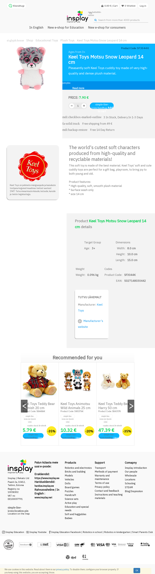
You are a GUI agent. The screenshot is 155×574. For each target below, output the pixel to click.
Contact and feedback (107, 490)
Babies (68, 518)
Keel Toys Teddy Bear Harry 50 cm (114, 405)
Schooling (130, 483)
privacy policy (62, 569)
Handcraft (70, 495)
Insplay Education (14, 532)
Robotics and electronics (78, 467)
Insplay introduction (136, 467)
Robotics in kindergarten (117, 532)
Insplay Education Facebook (66, 532)
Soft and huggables (75, 514)
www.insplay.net (43, 497)
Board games (72, 487)
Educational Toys (47, 40)
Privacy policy (102, 486)
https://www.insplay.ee (47, 478)
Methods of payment (106, 471)
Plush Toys (67, 40)
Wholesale (131, 475)
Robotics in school (92, 532)
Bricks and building (75, 471)
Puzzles (69, 491)
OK (136, 570)
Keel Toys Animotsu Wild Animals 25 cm (76, 405)
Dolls (68, 483)
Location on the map (19, 513)
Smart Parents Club (142, 532)
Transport (100, 467)
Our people (131, 471)
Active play (71, 502)
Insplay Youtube (38, 532)
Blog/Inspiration (134, 491)
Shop (29, 40)
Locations (130, 479)
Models (69, 475)
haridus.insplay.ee (44, 485)
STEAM (129, 487)
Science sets (72, 498)
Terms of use (102, 482)
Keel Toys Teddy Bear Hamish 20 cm (39, 405)
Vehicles (69, 479)
